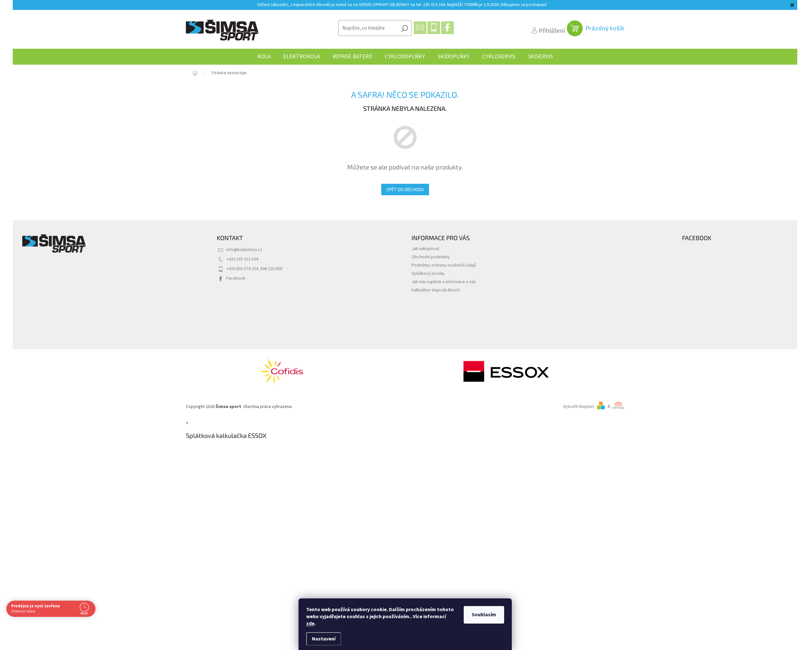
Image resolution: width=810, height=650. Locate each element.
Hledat (404, 28)
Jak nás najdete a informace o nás (444, 281)
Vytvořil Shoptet (578, 406)
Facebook (235, 278)
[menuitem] (264, 57)
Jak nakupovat (425, 248)
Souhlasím (484, 614)
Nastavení (323, 638)
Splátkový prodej (428, 273)
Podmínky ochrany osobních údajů (444, 265)
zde (310, 623)
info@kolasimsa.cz (244, 249)
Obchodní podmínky (431, 257)
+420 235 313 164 (242, 259)
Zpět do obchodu (405, 189)
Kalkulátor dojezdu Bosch (436, 290)
